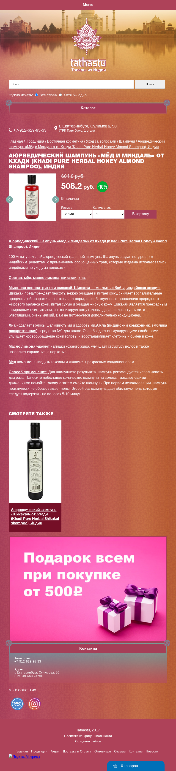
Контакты (136, 751)
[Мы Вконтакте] (17, 704)
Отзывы (120, 751)
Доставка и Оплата (77, 751)
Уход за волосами (101, 141)
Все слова (48, 95)
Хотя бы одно (75, 95)
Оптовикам (102, 751)
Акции (55, 751)
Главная (16, 141)
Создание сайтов (88, 741)
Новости (152, 751)
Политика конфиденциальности (88, 736)
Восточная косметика (65, 141)
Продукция (35, 141)
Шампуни (127, 141)
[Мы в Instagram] (34, 704)
